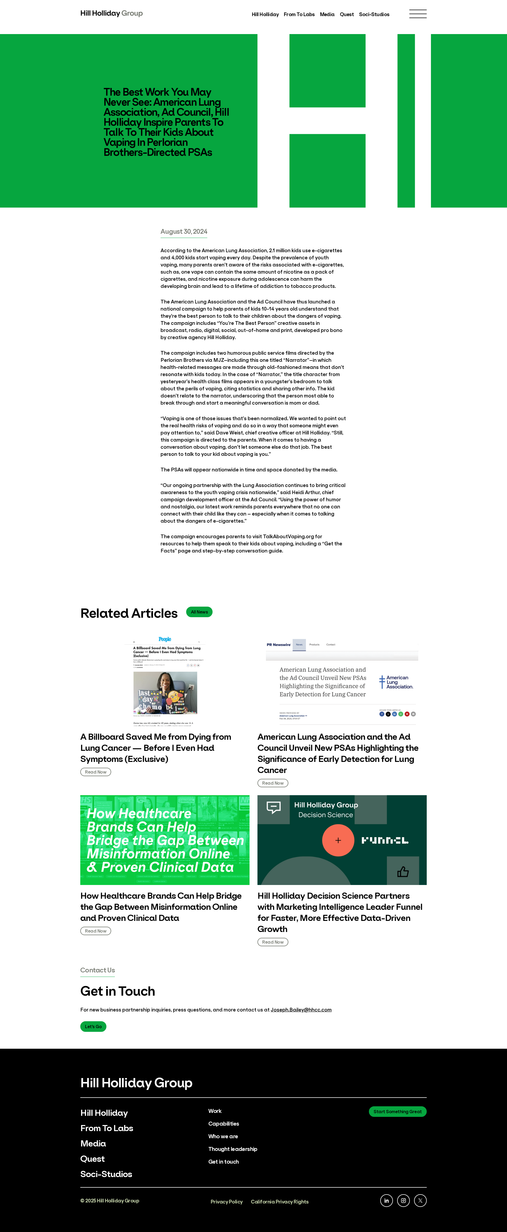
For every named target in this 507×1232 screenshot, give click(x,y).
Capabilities (223, 1123)
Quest (347, 13)
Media (327, 13)
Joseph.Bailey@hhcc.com (301, 1009)
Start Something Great (398, 1111)
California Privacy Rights (280, 1201)
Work (215, 1110)
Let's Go (93, 1026)
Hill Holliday (265, 13)
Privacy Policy (226, 1201)
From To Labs (299, 13)
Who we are (223, 1136)
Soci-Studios (374, 13)
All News (199, 611)
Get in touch (223, 1161)
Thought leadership (232, 1148)
